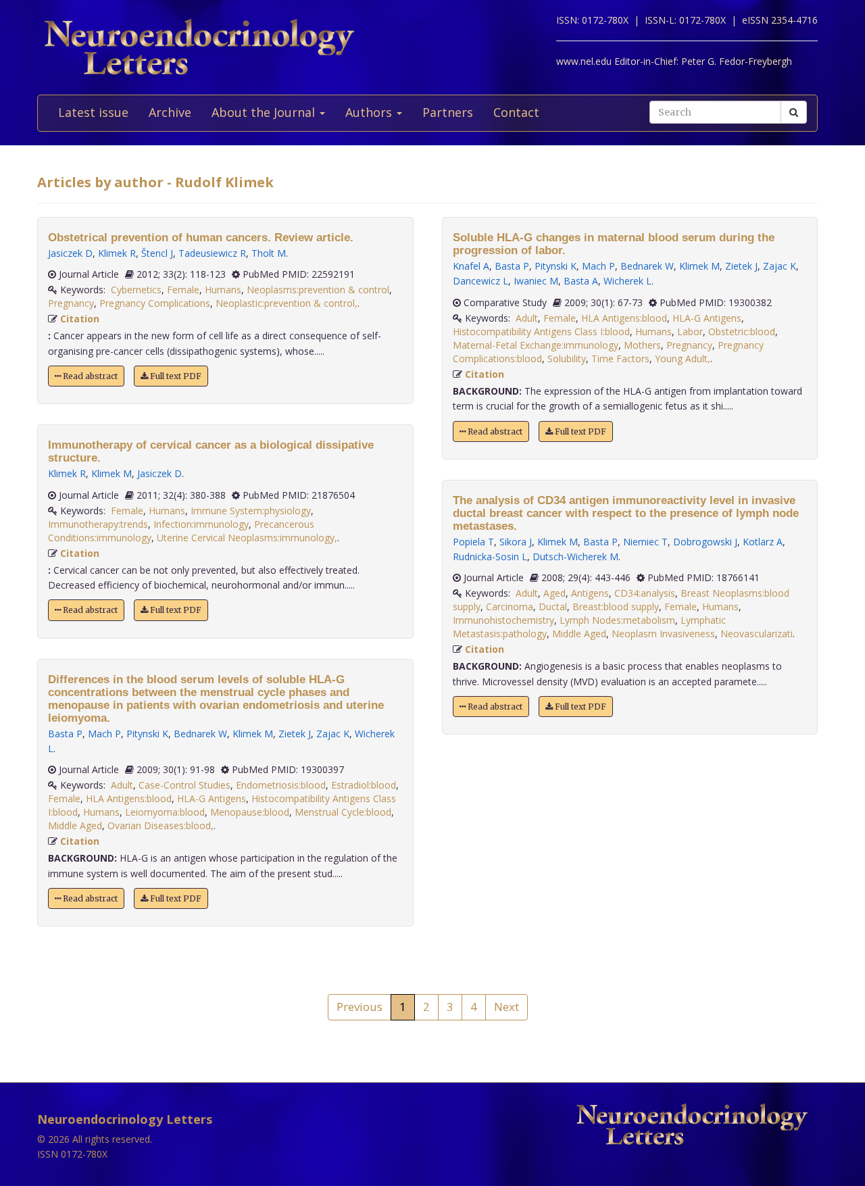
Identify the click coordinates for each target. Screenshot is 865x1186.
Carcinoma (509, 606)
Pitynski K (147, 733)
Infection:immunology (201, 524)
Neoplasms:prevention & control (318, 289)
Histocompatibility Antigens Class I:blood (541, 331)
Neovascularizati (756, 633)
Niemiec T (645, 541)
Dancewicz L (480, 280)
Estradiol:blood (363, 785)
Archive (170, 112)
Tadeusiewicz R (212, 253)
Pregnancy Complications (154, 303)
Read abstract (89, 376)
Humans (223, 289)
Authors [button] (370, 112)
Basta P (65, 733)
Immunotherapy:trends (98, 524)
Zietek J (294, 733)
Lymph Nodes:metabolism (617, 620)
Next (506, 1006)
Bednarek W (200, 733)
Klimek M (111, 473)
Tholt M (268, 253)
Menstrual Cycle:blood (343, 812)
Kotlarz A (763, 541)
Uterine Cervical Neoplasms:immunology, (247, 537)
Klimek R (117, 253)
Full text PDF (174, 376)
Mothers (642, 345)
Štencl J (157, 253)
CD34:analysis (644, 593)
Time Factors (620, 358)
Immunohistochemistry (503, 620)
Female (183, 289)
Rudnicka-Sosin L (490, 556)
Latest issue (93, 112)
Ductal (553, 606)
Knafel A (471, 266)
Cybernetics (136, 289)
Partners (447, 112)
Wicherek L (627, 280)
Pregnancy (71, 303)
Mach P (104, 733)
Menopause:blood (249, 812)
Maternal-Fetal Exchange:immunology (535, 345)
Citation (79, 318)
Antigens (590, 593)
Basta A (581, 280)
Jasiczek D (70, 253)
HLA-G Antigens (211, 798)
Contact (516, 112)
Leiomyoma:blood (165, 812)
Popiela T (473, 541)
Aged (554, 593)
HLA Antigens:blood (129, 798)
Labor (690, 331)
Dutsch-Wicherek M (575, 556)
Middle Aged (75, 825)
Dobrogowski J (705, 541)
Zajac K (332, 733)
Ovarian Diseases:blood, (160, 825)
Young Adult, (682, 358)
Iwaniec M (536, 280)
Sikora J (515, 541)
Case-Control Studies (184, 785)
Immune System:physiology (251, 510)
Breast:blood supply (615, 606)
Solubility (566, 358)
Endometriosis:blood (281, 785)
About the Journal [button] (265, 112)
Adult (122, 785)
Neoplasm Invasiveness (663, 633)
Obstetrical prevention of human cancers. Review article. (200, 237)
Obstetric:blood (741, 331)
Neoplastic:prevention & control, (286, 303)
